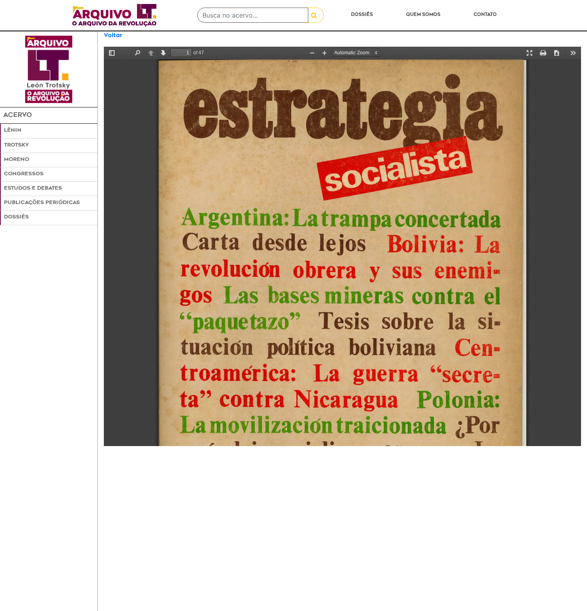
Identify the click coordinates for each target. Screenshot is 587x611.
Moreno (16, 159)
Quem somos (423, 15)
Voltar (113, 36)
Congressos (24, 174)
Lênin (13, 130)
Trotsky (16, 145)
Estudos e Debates (33, 188)
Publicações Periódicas (42, 202)
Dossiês (362, 15)
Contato (485, 15)
